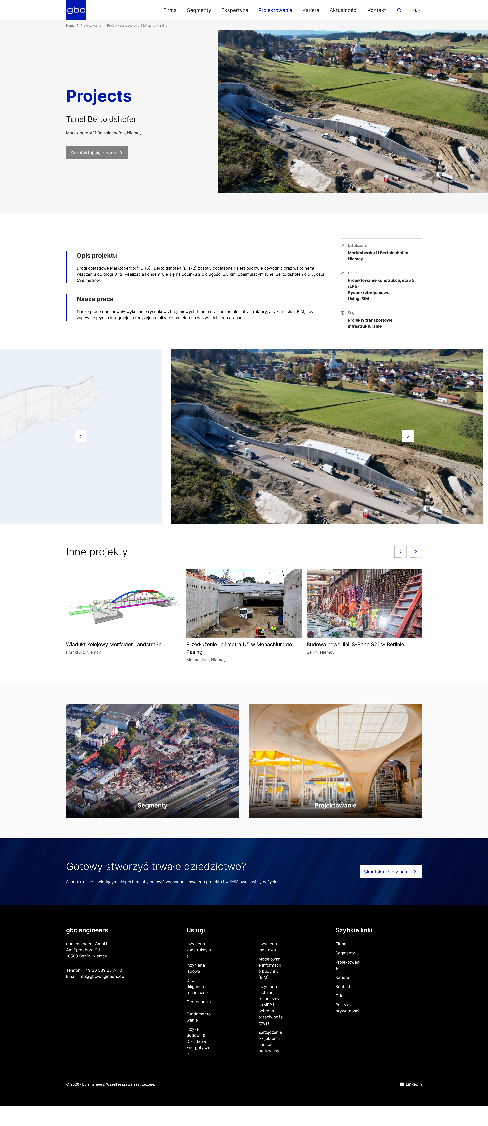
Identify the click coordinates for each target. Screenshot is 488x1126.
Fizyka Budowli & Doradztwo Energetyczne (198, 1041)
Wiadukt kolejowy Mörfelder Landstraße (368, 644)
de (121, 976)
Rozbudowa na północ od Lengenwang (246, 644)
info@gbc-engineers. (99, 976)
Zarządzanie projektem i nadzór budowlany (270, 1041)
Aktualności (343, 10)
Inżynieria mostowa (267, 946)
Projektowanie (275, 10)
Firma (170, 10)
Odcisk (342, 995)
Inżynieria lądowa (195, 968)
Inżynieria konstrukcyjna (198, 949)
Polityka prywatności (347, 1007)
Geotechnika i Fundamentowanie (198, 1011)
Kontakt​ (377, 10)
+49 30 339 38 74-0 (102, 970)
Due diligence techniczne (197, 986)
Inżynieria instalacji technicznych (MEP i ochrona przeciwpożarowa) (270, 1005)
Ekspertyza (234, 10)
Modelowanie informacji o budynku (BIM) (270, 968)
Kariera (310, 10)
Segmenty (199, 10)
